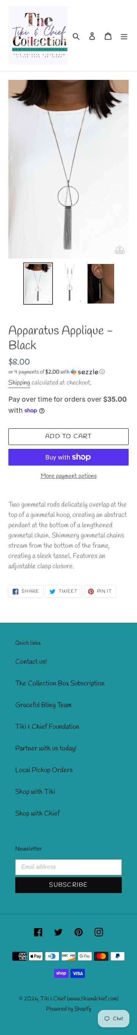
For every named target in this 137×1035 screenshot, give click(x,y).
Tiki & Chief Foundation (47, 726)
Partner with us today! (45, 748)
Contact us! (31, 661)
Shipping (19, 382)
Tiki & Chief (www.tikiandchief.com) (79, 999)
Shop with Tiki (35, 792)
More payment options (69, 476)
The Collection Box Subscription (60, 683)
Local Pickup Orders (44, 770)
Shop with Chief (37, 813)
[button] (56, 372)
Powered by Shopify (68, 1009)
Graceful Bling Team (43, 705)
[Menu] (124, 36)
